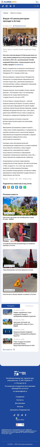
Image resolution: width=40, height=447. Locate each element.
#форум (5, 179)
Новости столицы (15, 13)
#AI (17, 179)
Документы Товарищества (20, 410)
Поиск (35, 6)
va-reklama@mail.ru (20, 391)
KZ (38, 6)
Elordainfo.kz (19, 64)
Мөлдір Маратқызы (20, 26)
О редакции (20, 397)
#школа (11, 179)
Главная (5, 13)
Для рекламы (20, 403)
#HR (20, 179)
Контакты (20, 400)
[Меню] (37, 2)
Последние (10, 306)
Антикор (20, 406)
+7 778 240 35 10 (20, 383)
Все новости (7, 349)
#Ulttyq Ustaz (27, 179)
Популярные (29, 306)
